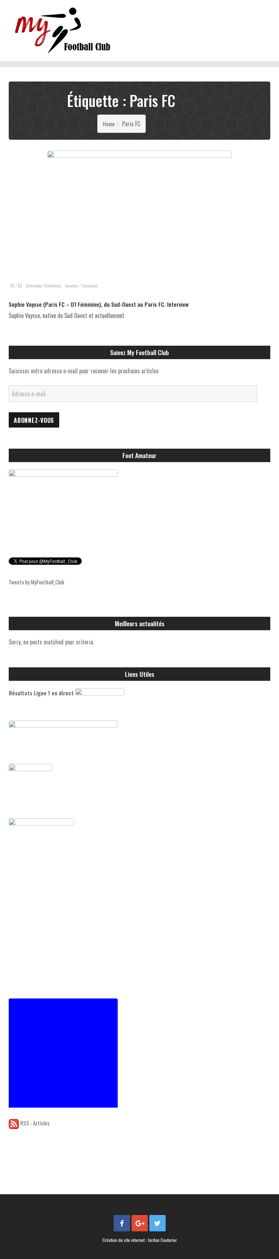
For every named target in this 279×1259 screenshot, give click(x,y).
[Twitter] (157, 1223)
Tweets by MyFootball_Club (36, 582)
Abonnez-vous (34, 420)
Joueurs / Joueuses (81, 286)
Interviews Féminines (43, 286)
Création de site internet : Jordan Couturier (139, 1240)
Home (109, 124)
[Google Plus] (140, 1223)
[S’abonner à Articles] (14, 1123)
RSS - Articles (34, 1123)
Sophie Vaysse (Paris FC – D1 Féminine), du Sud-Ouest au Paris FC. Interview (99, 304)
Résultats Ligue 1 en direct (41, 693)
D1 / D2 (16, 286)
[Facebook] (122, 1223)
